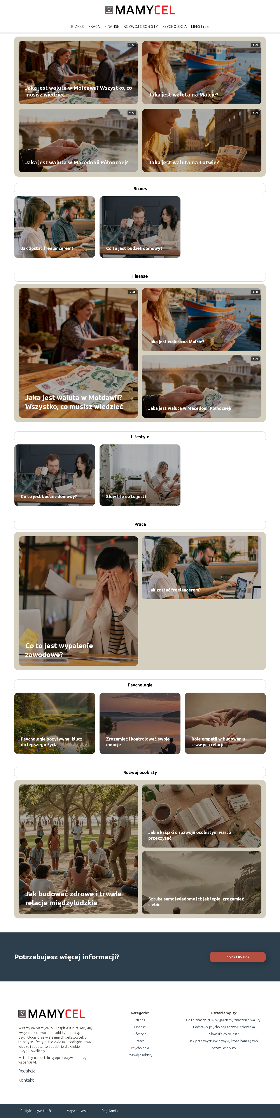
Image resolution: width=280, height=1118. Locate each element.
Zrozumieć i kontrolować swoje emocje (138, 741)
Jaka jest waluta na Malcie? (183, 94)
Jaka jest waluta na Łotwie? (184, 162)
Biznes (77, 26)
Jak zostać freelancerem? (47, 248)
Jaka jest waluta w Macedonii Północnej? (76, 162)
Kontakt (26, 1080)
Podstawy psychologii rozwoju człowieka (224, 1027)
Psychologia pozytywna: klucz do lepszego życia (51, 741)
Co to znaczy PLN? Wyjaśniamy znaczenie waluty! (223, 1020)
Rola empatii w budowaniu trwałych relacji (218, 741)
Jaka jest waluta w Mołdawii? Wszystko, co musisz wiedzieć (78, 91)
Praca (94, 26)
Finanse (111, 26)
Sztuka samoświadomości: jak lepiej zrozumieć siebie (196, 901)
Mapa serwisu (77, 1111)
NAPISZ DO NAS (237, 956)
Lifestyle (200, 26)
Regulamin (110, 1111)
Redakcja (26, 1070)
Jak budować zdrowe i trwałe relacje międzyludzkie (73, 898)
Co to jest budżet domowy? (134, 248)
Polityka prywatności (36, 1111)
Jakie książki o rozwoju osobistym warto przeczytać (189, 835)
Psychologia (174, 26)
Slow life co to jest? (126, 496)
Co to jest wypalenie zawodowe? (59, 649)
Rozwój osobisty (141, 26)
